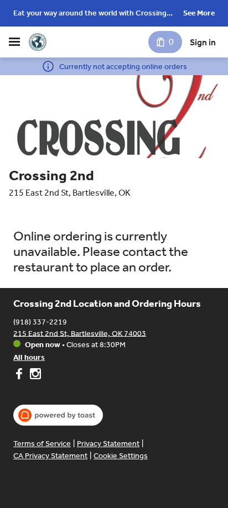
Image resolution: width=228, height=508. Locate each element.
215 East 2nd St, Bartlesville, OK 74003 (79, 333)
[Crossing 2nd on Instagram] (34, 375)
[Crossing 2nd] (37, 42)
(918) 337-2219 (40, 321)
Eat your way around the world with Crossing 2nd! (90, 14)
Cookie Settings (121, 455)
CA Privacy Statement (50, 455)
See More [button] (199, 13)
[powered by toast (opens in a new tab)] (58, 415)
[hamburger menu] (14, 42)
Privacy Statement (108, 443)
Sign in (203, 42)
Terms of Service (42, 443)
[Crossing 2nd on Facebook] (20, 375)
